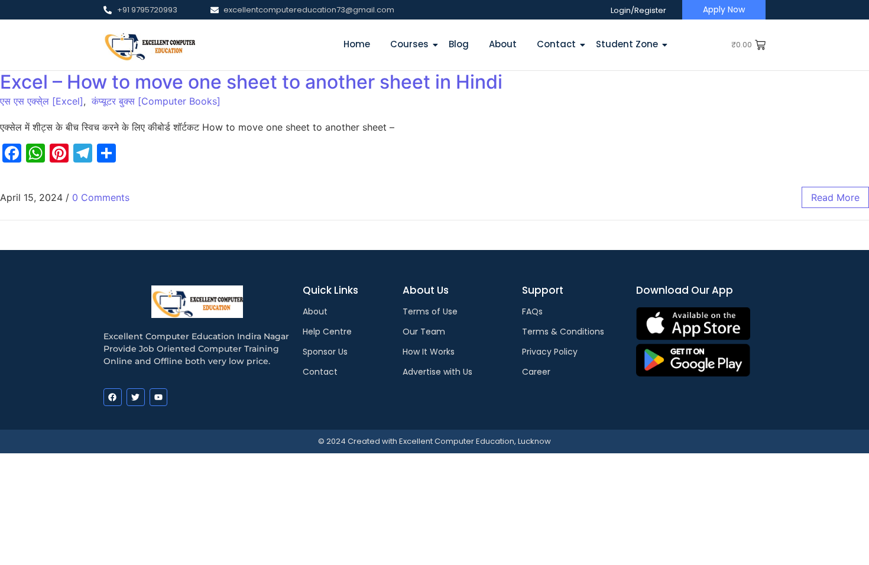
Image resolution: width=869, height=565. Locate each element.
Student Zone (627, 44)
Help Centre (327, 331)
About (503, 44)
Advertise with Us (437, 372)
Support (542, 290)
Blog (459, 44)
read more (835, 197)
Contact (556, 44)
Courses (409, 44)
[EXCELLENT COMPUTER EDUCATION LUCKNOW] (149, 44)
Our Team (424, 331)
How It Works (429, 352)
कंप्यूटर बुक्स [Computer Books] (156, 101)
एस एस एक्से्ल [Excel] (41, 101)
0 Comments (100, 197)
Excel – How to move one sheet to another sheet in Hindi (251, 81)
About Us (426, 290)
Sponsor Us (325, 352)
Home (356, 44)
